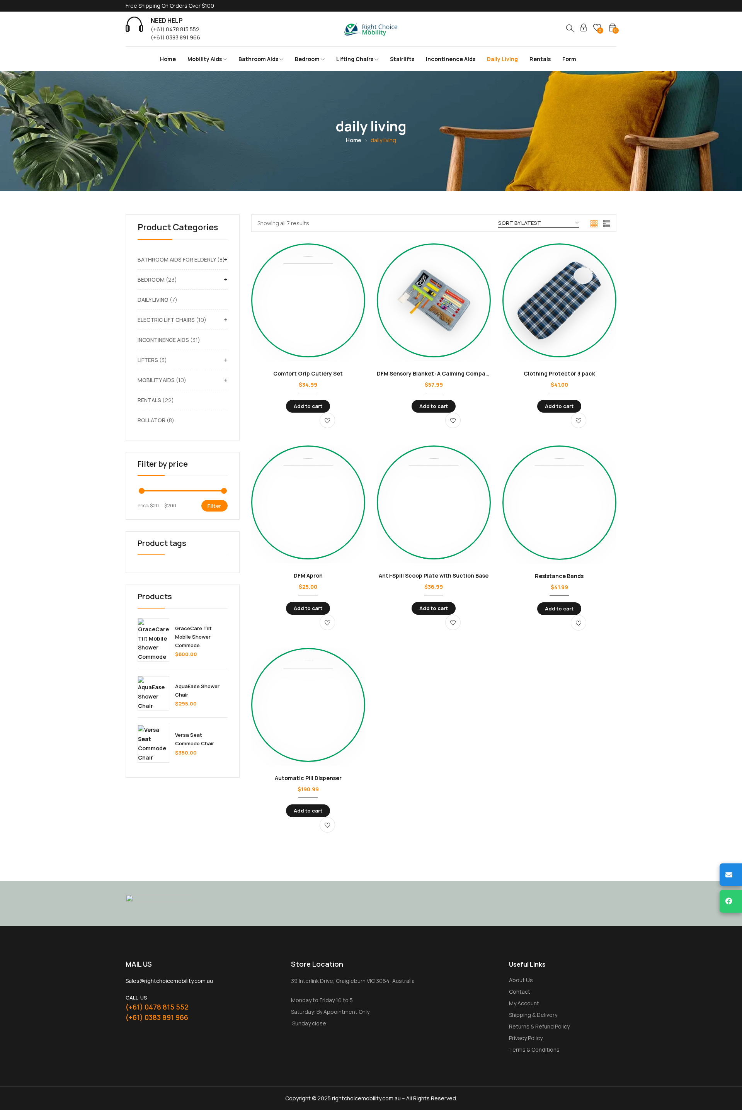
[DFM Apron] (308, 504)
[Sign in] (583, 28)
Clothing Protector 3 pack (559, 373)
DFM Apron (308, 575)
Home (168, 59)
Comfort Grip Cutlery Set (308, 373)
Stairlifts (402, 59)
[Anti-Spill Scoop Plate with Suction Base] (434, 504)
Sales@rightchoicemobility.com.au (169, 980)
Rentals (540, 59)
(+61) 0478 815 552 (175, 29)
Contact (519, 991)
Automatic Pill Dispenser (308, 778)
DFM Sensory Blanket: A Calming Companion (437, 373)
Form (569, 59)
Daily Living (502, 59)
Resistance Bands (559, 576)
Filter (214, 505)
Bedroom (308, 59)
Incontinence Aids (450, 59)
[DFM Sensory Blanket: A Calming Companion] (434, 302)
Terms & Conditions (534, 1049)
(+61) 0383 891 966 (175, 37)
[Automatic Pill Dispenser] (308, 707)
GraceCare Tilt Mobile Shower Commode (193, 637)
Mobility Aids (205, 59)
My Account (524, 1003)
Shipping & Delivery (533, 1014)
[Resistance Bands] (559, 504)
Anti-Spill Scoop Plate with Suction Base (433, 575)
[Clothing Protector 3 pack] (559, 302)
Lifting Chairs (355, 59)
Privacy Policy (526, 1038)
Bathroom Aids (258, 59)
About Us (521, 980)
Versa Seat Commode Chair (194, 739)
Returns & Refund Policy (539, 1026)
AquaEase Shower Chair (197, 690)
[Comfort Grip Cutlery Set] (308, 302)
